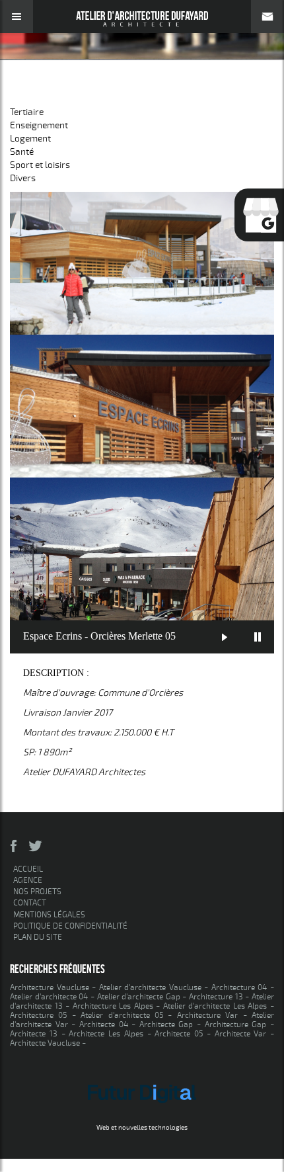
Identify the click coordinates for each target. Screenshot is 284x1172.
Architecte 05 (179, 1033)
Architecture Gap (236, 1024)
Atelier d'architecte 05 (122, 1015)
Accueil (28, 869)
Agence (27, 880)
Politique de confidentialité (70, 926)
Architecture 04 (239, 987)
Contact (29, 902)
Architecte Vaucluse (45, 1043)
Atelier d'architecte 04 (49, 996)
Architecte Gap (166, 1024)
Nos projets (37, 891)
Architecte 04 (103, 1024)
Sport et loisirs (63, 92)
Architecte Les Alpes (106, 1033)
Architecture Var (207, 1015)
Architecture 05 (38, 1015)
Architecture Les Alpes (113, 1006)
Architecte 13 (33, 1033)
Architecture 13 (216, 996)
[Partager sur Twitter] (35, 846)
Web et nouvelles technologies (142, 1128)
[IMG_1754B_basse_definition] (142, 263)
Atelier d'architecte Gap (138, 996)
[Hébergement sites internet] (142, 1118)
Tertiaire (27, 112)
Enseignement (39, 125)
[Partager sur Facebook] (14, 846)
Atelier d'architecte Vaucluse (150, 987)
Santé (22, 151)
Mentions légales (49, 914)
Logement (30, 138)
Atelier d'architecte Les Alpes (215, 1006)
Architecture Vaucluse (49, 987)
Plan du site (37, 937)
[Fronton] (142, 406)
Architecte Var (241, 1033)
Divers (23, 178)
